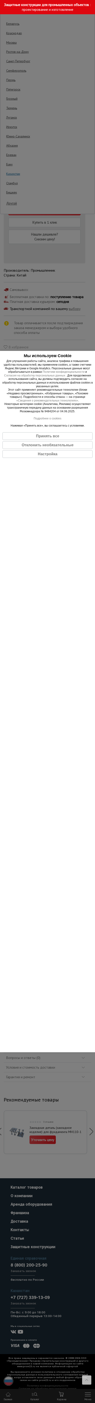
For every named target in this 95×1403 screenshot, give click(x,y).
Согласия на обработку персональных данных (35, 375)
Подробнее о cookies (47, 418)
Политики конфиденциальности (64, 371)
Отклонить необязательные (48, 445)
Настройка (47, 454)
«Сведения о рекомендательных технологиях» (47, 400)
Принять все (47, 436)
